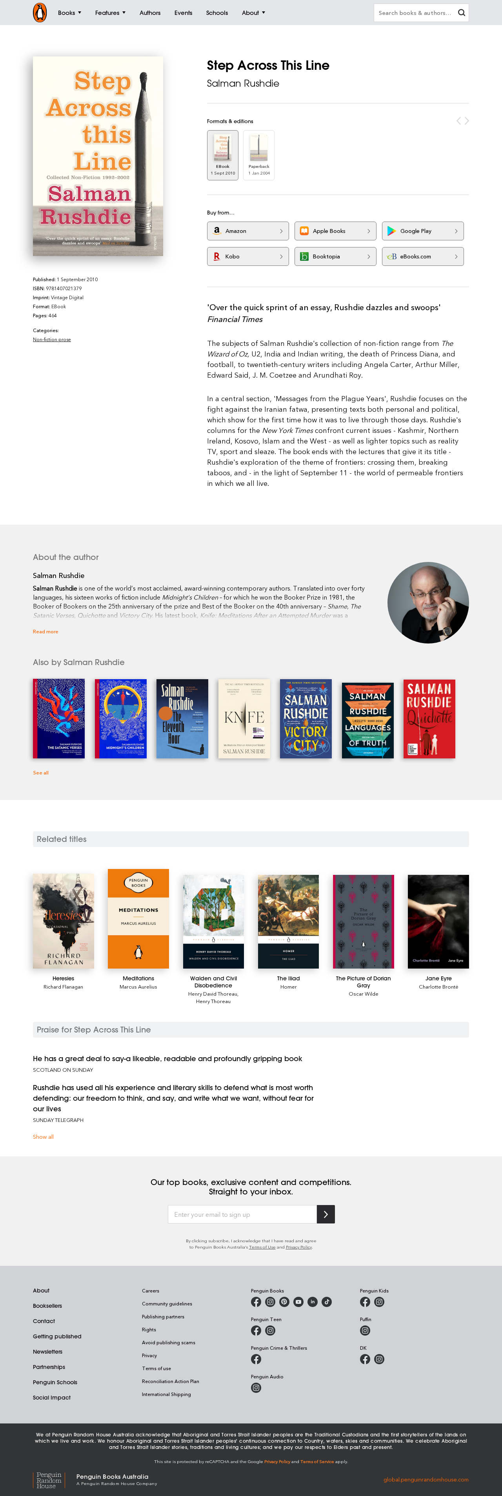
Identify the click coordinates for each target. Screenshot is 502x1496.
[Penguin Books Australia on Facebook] (256, 1302)
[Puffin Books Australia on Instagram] (365, 1330)
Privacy (149, 1355)
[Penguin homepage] (40, 12)
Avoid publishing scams (168, 1342)
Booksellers (47, 1305)
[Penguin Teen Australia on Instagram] (270, 1330)
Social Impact (52, 1397)
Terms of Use (262, 1246)
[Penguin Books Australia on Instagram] (270, 1302)
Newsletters (47, 1351)
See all (41, 772)
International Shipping (166, 1394)
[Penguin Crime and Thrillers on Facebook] (256, 1359)
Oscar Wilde (363, 993)
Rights (149, 1329)
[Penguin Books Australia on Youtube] (298, 1302)
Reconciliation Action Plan (170, 1381)
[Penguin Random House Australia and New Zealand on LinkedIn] (312, 1302)
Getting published (57, 1336)
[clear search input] (461, 13)
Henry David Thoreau (212, 993)
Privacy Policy (299, 1246)
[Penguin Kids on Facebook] (365, 1302)
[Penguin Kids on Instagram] (379, 1302)
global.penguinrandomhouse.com (426, 1479)
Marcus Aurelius (138, 986)
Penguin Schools (55, 1382)
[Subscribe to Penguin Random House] (326, 1214)
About (41, 1290)
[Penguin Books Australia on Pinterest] (284, 1302)
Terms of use (156, 1368)
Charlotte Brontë (438, 986)
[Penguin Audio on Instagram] (256, 1388)
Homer (288, 986)
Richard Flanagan (63, 986)
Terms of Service (317, 1461)
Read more (45, 631)
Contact (44, 1321)
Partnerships (49, 1367)
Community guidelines (167, 1303)
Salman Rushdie (243, 83)
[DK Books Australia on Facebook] (365, 1359)
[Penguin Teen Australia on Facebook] (256, 1330)
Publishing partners (163, 1316)
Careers (150, 1290)
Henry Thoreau (213, 1001)
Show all (43, 1136)
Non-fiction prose (52, 339)
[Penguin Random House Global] (54, 1478)
